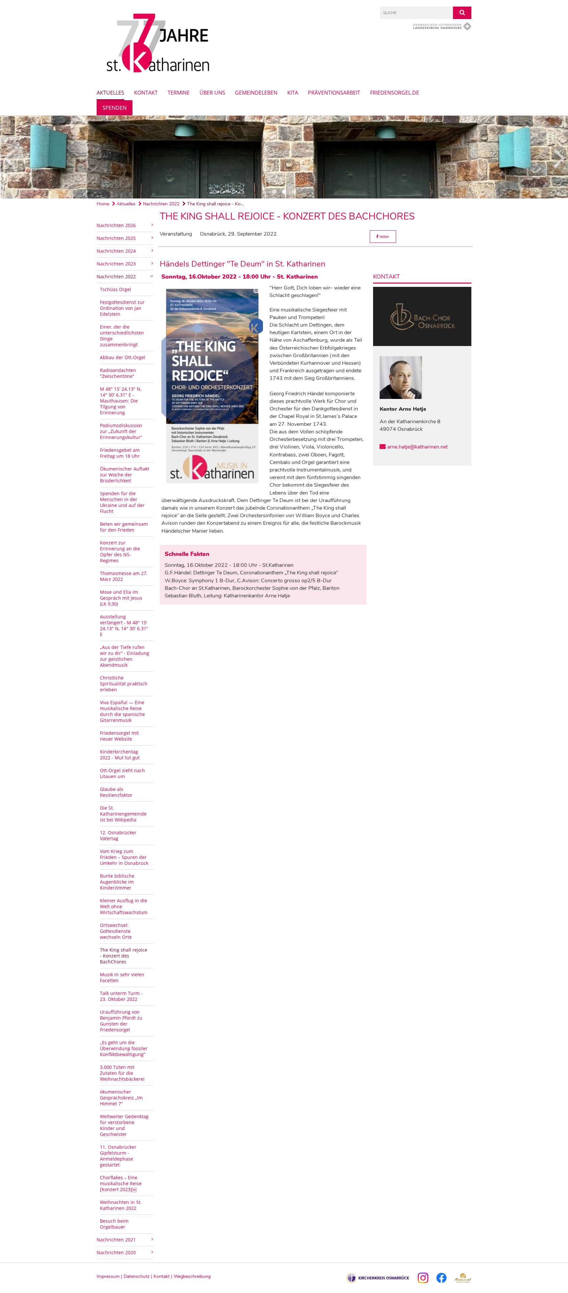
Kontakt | (164, 1276)
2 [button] (284, 192)
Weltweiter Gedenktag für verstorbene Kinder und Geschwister (124, 1125)
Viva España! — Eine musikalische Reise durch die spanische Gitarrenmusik (122, 711)
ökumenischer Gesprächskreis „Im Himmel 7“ (121, 1098)
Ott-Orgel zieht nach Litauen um (122, 773)
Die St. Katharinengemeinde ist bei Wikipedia (123, 814)
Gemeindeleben (256, 92)
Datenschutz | (139, 1276)
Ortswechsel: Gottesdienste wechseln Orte (116, 931)
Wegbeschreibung (192, 1276)
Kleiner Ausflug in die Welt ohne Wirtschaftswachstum (124, 906)
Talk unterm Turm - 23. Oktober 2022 (121, 996)
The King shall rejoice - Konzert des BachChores (123, 956)
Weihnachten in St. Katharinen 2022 (121, 1205)
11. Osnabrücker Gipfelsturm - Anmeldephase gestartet (118, 1156)
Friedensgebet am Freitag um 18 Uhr (120, 453)
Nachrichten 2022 (160, 204)
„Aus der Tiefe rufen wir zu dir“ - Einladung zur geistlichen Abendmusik (124, 656)
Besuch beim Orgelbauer (114, 1224)
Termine (179, 92)
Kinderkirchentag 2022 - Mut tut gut (120, 755)
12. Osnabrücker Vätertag (118, 835)
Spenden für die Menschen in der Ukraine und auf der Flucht (122, 502)
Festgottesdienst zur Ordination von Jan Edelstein (122, 308)
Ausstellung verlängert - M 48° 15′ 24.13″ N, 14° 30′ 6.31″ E (124, 625)
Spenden (115, 107)
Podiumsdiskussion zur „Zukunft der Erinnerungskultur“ (121, 431)
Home (103, 204)
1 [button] (274, 192)
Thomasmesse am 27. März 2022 (124, 576)
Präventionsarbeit (334, 92)
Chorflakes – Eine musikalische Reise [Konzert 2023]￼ (121, 1183)
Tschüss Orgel (115, 289)
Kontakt (146, 92)
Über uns (212, 92)
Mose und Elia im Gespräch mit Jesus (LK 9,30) (121, 598)
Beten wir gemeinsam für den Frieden (124, 527)
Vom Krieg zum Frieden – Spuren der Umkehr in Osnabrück (124, 857)
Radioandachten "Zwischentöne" (118, 373)
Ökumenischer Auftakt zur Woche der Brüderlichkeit (124, 475)
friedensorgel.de (394, 92)
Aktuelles (110, 92)
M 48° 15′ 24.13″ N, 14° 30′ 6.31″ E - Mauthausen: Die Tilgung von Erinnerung (120, 401)
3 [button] (294, 192)
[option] (284, 157)
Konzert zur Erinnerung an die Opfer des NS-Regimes (120, 552)
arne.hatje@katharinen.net (417, 446)
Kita (292, 92)
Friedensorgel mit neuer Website (119, 736)
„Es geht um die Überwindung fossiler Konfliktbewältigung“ (124, 1048)
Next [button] (559, 157)
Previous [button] (9, 157)
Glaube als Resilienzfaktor (116, 792)
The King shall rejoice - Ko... (215, 204)
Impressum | (110, 1276)
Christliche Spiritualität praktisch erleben (124, 684)
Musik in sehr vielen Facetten (122, 977)
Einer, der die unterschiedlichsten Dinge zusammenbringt (122, 336)
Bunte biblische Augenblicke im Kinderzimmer (117, 882)
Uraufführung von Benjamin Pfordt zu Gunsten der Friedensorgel (121, 1021)
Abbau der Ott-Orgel (122, 357)
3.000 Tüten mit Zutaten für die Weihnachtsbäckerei (122, 1073)
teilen (384, 236)
